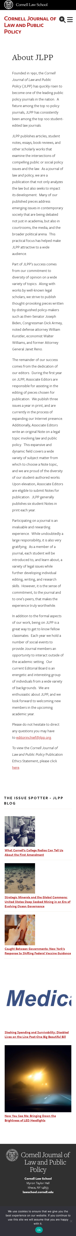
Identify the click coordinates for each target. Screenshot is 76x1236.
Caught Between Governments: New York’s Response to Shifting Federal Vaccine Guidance (38, 950)
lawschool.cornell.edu (38, 1192)
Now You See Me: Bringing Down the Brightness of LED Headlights (30, 1117)
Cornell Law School (38, 1178)
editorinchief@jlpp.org (33, 737)
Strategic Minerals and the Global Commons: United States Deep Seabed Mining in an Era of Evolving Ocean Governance (37, 901)
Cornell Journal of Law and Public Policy (30, 25)
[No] (71, 1221)
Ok (39, 1230)
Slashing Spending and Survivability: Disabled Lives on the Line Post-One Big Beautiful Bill (37, 1034)
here (15, 767)
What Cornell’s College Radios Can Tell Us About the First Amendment (34, 852)
